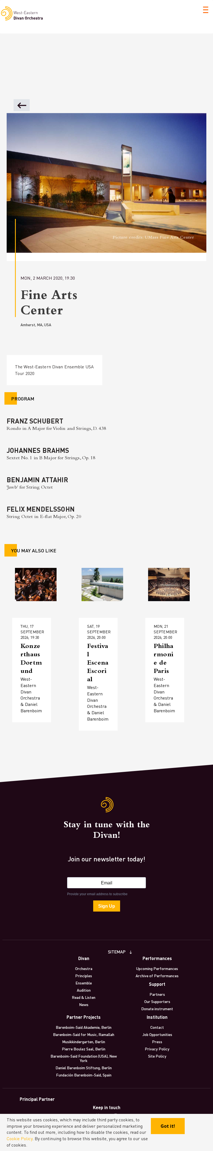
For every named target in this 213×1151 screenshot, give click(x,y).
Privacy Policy (157, 1049)
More (28, 661)
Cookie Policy (19, 1138)
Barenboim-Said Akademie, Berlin (83, 1027)
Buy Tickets (35, 679)
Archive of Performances (157, 975)
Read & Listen (83, 997)
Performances (157, 958)
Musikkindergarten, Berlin (83, 1041)
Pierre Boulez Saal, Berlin (83, 1049)
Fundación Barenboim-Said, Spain (83, 1075)
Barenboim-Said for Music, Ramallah (83, 1034)
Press (157, 1041)
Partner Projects (84, 1017)
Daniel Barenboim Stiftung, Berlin (83, 1067)
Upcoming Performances (157, 968)
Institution (157, 1017)
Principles (83, 975)
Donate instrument (157, 1008)
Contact (157, 1027)
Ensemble (83, 983)
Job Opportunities (157, 1034)
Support (157, 984)
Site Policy (157, 1056)
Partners (157, 994)
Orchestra (83, 968)
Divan (83, 958)
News (83, 1004)
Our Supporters (157, 1001)
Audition (84, 990)
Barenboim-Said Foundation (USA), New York (83, 1058)
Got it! (168, 1126)
